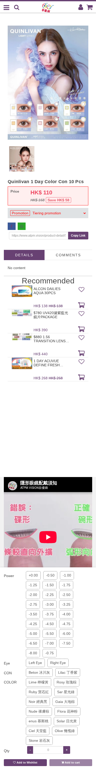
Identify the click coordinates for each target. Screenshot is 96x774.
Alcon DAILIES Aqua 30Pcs (47, 291)
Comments (68, 255)
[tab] (48, 213)
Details (24, 255)
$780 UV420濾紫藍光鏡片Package (51, 315)
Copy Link (78, 235)
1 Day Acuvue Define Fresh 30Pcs (47, 363)
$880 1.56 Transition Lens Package (50, 339)
